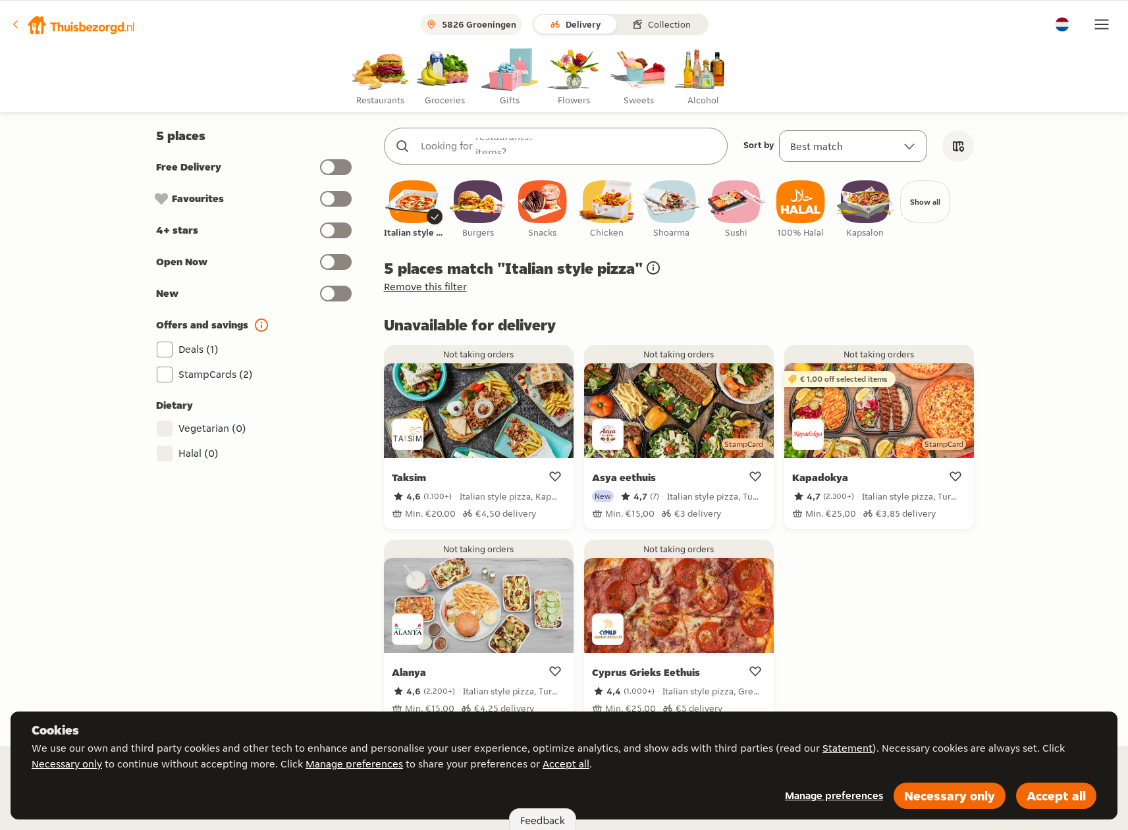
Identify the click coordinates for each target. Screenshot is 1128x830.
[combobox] (569, 146)
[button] (73, 24)
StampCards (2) (215, 374)
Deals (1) (198, 349)
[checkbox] (413, 209)
